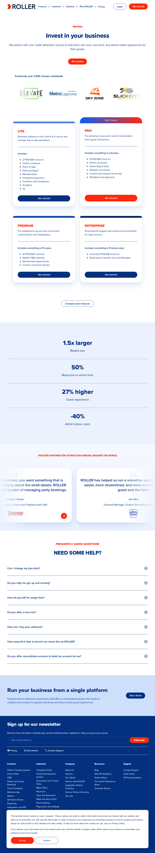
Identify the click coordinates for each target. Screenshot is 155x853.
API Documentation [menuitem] (132, 777)
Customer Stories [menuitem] (102, 788)
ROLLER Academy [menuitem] (102, 773)
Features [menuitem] (11, 763)
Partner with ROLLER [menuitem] (75, 781)
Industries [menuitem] (41, 763)
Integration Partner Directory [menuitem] (74, 787)
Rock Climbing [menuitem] (43, 802)
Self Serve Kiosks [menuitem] (15, 799)
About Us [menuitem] (69, 770)
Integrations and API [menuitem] (16, 807)
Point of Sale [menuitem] (13, 773)
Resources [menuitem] (99, 763)
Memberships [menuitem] (13, 792)
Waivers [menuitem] (11, 796)
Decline (46, 840)
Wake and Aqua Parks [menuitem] (46, 799)
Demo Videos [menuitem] (100, 777)
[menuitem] (12, 750)
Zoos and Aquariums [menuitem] (46, 795)
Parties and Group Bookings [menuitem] (15, 783)
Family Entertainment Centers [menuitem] (46, 775)
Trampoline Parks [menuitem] (44, 770)
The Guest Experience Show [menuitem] (104, 783)
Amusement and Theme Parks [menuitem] (47, 782)
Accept (22, 840)
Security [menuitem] (69, 796)
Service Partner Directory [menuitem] (77, 792)
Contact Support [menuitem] (131, 770)
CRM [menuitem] (9, 777)
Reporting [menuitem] (11, 803)
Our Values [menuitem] (70, 777)
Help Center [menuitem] (129, 773)
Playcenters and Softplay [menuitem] (47, 806)
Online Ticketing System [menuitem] (18, 770)
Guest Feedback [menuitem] (15, 788)
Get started (44, 198)
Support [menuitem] (127, 763)
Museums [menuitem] (40, 791)
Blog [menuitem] (96, 770)
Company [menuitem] (70, 763)
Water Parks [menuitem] (41, 787)
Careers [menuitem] (69, 773)
